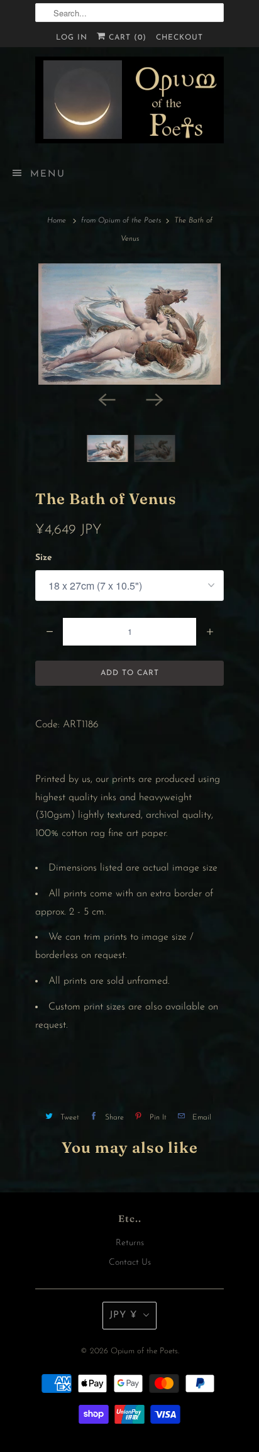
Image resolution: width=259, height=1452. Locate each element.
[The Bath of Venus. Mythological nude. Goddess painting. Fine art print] (129, 324)
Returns (130, 1243)
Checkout (179, 37)
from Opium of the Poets (121, 220)
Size (43, 558)
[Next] (153, 398)
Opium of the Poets (144, 1351)
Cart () (126, 37)
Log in (71, 37)
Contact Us (130, 1262)
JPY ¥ (123, 1315)
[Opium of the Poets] (129, 100)
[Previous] (105, 398)
